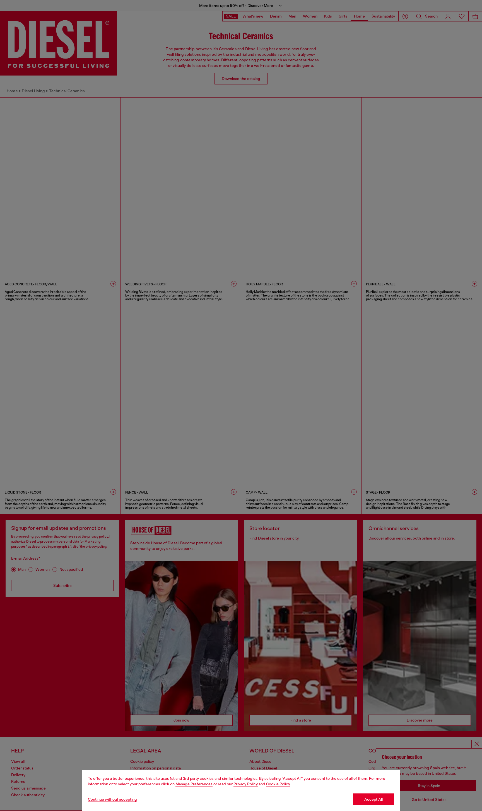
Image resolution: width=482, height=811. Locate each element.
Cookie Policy (278, 784)
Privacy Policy (245, 784)
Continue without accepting (112, 799)
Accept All (373, 799)
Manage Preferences (194, 784)
